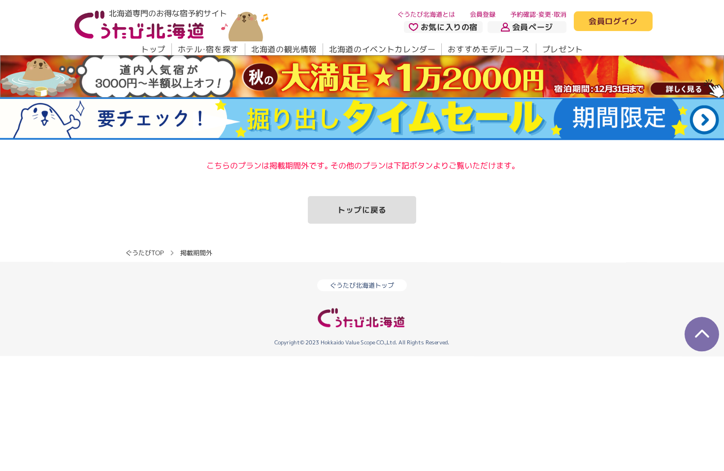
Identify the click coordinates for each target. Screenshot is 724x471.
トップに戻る (362, 209)
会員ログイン (613, 21)
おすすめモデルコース (488, 49)
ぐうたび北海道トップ (362, 285)
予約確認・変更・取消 (538, 14)
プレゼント (562, 49)
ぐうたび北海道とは (426, 14)
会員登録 (482, 14)
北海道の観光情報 (284, 49)
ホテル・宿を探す (208, 49)
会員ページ (532, 27)
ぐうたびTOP (145, 252)
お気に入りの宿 (449, 27)
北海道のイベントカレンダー (382, 49)
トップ (153, 49)
